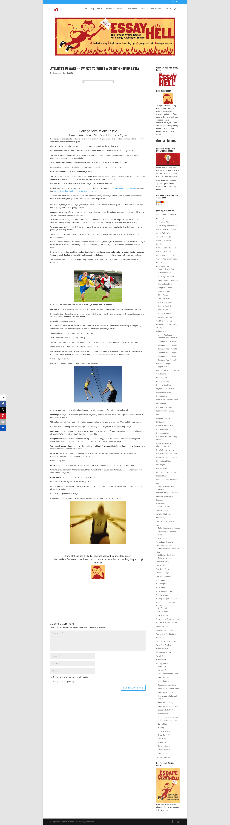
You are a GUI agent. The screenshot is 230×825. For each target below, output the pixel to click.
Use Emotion (163, 753)
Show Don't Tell (164, 735)
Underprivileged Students (166, 598)
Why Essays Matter (163, 652)
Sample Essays (162, 510)
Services (108, 9)
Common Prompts (163, 363)
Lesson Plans (161, 476)
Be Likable (160, 244)
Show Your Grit (164, 299)
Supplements (161, 525)
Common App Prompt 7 (167, 338)
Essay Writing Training (165, 411)
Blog (92, 9)
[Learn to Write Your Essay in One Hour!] (168, 159)
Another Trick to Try (166, 269)
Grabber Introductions (165, 426)
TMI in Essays (161, 565)
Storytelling (160, 517)
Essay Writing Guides (164, 407)
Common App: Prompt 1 (167, 341)
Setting (161, 727)
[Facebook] (3, 404)
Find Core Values (163, 418)
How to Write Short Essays (166, 457)
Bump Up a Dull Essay (165, 255)
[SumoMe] (3, 428)
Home (84, 9)
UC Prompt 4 (163, 608)
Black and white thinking (168, 674)
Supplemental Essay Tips (166, 521)
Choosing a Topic (163, 266)
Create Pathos (161, 377)
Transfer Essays (162, 573)
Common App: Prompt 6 (167, 360)
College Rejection (163, 331)
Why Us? (159, 656)
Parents (159, 483)
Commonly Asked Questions (167, 370)
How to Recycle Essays (165, 450)
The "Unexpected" (165, 302)
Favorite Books (164, 506)
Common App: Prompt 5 (167, 356)
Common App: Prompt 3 (167, 349)
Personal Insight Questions (167, 492)
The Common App (163, 545)
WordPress (90, 822)
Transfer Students (163, 576)
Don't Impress (163, 677)
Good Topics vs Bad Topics (168, 280)
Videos (143, 9)
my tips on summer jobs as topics (123, 188)
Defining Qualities (165, 273)
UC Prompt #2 (161, 584)
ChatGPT (159, 262)
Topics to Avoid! (164, 313)
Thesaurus (162, 742)
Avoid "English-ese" (164, 240)
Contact (168, 9)
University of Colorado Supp (167, 619)
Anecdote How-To (163, 233)
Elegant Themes (67, 822)
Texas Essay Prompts (164, 542)
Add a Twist (161, 218)
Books (119, 9)
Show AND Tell (164, 731)
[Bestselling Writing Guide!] (168, 785)
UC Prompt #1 (161, 580)
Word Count (161, 660)
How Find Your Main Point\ (168, 688)
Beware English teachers (166, 248)
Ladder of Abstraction (166, 710)
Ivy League (160, 464)
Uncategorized (162, 595)
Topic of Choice (164, 310)
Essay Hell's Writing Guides (167, 400)
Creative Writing (162, 381)
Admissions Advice (163, 222)
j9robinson (57, 73)
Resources (160, 504)
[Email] (3, 422)
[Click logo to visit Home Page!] (168, 79)
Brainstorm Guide (163, 251)
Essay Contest (161, 396)
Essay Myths (161, 403)
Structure (162, 739)
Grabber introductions (167, 685)
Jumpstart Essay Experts (166, 472)
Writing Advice (162, 663)
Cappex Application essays (167, 259)
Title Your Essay (162, 561)
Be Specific (162, 670)
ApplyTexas (162, 366)
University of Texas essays (166, 623)
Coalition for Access (164, 321)
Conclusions (161, 374)
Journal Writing (162, 468)
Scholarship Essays (164, 514)
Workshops (132, 9)
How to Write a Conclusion (166, 453)
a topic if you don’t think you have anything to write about (77, 191)
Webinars (160, 637)
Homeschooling (162, 433)
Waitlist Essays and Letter (166, 630)
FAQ (158, 414)
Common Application (164, 335)
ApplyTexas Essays (163, 236)
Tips (158, 552)
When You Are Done (164, 645)
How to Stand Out (165, 284)
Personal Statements (164, 496)
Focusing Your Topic (166, 276)
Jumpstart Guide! (165, 287)
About (99, 9)
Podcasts (159, 500)
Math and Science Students (167, 479)
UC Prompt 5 (163, 612)
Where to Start (162, 649)
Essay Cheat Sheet (163, 392)
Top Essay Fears (162, 569)
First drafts (160, 422)
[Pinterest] (3, 416)
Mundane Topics (165, 291)
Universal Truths (164, 750)
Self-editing (162, 724)
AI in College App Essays (166, 229)
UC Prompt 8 (163, 615)
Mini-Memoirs (163, 713)
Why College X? (164, 538)
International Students (165, 461)
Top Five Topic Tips (165, 306)
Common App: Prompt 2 (167, 345)
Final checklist (163, 681)
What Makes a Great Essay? (167, 641)
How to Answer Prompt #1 (168, 548)
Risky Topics (163, 295)
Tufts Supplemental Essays (169, 528)
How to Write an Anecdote (168, 706)
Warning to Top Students (166, 634)
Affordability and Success (166, 225)
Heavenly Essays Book (165, 429)
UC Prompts (161, 587)
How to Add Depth (165, 692)
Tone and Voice (164, 746)
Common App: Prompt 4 (167, 352)
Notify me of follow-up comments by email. (70, 677)
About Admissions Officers (167, 214)
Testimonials (156, 9)
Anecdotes (162, 666)
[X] (3, 410)
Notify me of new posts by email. (66, 681)
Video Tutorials (162, 626)
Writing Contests (163, 757)
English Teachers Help (165, 389)
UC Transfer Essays (164, 591)
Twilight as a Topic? (166, 317)
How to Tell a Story (165, 702)
